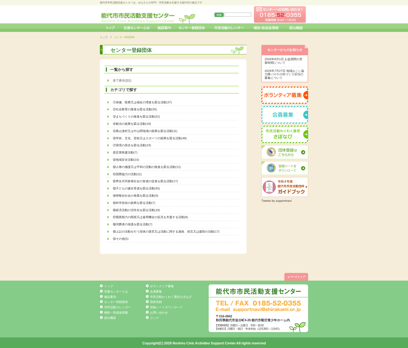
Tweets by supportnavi (276, 200)
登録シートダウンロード (166, 307)
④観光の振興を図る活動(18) (132, 123)
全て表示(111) (122, 80)
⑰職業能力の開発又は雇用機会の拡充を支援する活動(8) (150, 217)
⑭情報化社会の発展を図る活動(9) (135, 195)
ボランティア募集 (162, 286)
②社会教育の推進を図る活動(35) (135, 109)
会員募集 (156, 291)
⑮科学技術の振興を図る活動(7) (134, 203)
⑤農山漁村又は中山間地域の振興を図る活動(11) (145, 131)
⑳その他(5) (121, 238)
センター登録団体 (192, 27)
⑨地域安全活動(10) (126, 159)
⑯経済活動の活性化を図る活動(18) (136, 210)
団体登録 (156, 302)
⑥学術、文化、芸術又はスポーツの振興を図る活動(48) (150, 138)
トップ (110, 27)
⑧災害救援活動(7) (125, 152)
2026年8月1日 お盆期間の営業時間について (283, 60)
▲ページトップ (296, 276)
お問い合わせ (159, 312)
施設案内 (164, 27)
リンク (154, 318)
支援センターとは (136, 27)
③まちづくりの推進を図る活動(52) (136, 116)
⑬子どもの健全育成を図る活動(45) (136, 188)
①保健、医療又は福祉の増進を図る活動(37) (142, 102)
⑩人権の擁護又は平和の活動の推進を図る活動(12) (147, 167)
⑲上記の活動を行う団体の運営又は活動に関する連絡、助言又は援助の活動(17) (166, 231)
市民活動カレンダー (229, 27)
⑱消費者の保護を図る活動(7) (132, 224)
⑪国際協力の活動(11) (127, 174)
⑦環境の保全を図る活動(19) (132, 145)
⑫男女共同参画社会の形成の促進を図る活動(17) (145, 181)
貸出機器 (295, 27)
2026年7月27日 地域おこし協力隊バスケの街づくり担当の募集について (284, 74)
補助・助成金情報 (266, 27)
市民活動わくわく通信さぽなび (171, 296)
